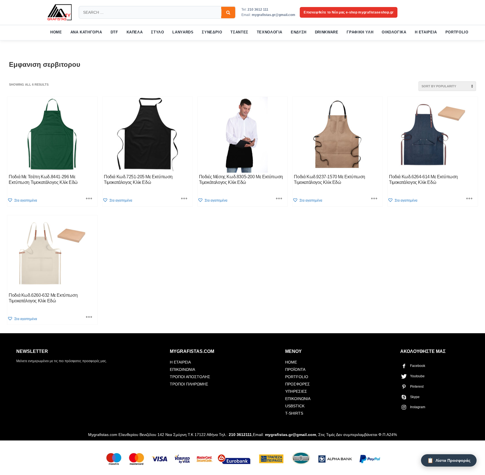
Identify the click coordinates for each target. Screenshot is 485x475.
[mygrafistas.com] (59, 12)
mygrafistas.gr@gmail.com (273, 15)
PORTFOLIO (456, 32)
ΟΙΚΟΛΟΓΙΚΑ (394, 32)
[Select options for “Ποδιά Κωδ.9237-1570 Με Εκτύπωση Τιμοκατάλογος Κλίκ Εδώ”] (374, 199)
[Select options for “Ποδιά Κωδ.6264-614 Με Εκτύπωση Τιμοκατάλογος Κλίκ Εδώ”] (469, 199)
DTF (114, 32)
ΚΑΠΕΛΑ (135, 32)
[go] (228, 13)
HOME (56, 32)
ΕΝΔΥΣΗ (298, 32)
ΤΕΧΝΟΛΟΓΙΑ (269, 32)
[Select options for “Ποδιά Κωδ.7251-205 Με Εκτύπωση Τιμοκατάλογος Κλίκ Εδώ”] (184, 199)
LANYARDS (182, 32)
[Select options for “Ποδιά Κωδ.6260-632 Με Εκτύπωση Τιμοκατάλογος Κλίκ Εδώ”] (89, 317)
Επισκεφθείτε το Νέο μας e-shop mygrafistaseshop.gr (349, 12)
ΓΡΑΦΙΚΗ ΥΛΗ (360, 32)
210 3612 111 (258, 10)
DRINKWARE (326, 32)
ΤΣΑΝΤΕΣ (239, 32)
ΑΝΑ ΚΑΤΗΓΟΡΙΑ (86, 32)
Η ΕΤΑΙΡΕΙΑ (426, 32)
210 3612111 (240, 434)
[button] (22, 200)
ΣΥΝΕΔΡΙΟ (212, 32)
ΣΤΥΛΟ (157, 32)
